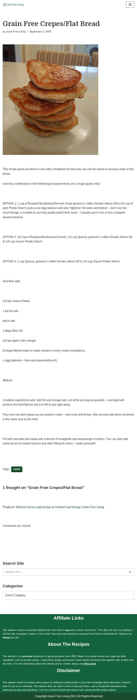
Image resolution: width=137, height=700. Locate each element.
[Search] (130, 572)
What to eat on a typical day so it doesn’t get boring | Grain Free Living (60, 507)
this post (90, 663)
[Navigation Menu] (130, 4)
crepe (17, 469)
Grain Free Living (16, 31)
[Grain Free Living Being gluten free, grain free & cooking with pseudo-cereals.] (13, 4)
